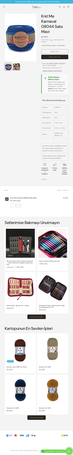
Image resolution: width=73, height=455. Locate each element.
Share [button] (45, 179)
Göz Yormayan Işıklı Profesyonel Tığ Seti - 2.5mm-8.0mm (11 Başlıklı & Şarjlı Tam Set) (20, 262)
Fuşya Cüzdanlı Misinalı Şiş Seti (49, 261)
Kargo (51, 40)
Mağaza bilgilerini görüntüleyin (52, 71)
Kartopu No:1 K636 (13, 408)
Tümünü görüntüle (36, 317)
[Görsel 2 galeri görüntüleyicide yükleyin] (16, 66)
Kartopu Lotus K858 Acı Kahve (17, 367)
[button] (4, 7)
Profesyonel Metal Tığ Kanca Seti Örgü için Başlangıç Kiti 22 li (52, 306)
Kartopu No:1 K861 (45, 367)
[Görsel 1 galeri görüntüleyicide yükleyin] (8, 66)
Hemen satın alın (55, 57)
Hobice (17, 450)
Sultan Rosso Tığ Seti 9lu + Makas (18, 305)
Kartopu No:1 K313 (45, 408)
